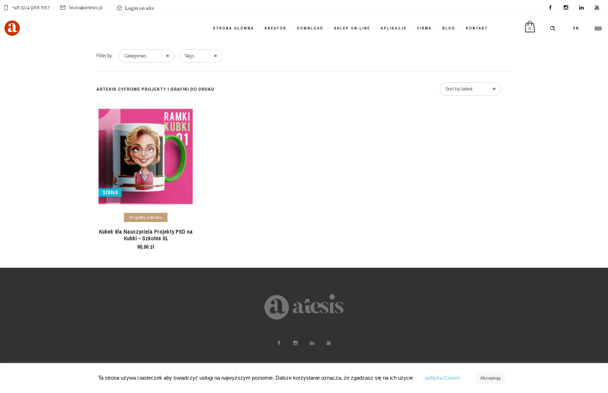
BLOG (448, 28)
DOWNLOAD (310, 28)
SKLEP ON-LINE (352, 28)
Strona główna (233, 28)
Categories (135, 55)
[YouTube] (596, 7)
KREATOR (275, 28)
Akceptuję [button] (490, 378)
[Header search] (552, 28)
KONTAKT (477, 28)
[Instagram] (566, 7)
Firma (424, 28)
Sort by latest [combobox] (459, 88)
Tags (189, 55)
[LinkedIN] (581, 7)
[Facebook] (550, 7)
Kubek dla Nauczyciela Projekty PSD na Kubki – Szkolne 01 (146, 235)
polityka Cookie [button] (442, 378)
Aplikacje (394, 28)
